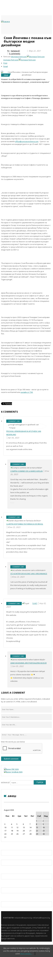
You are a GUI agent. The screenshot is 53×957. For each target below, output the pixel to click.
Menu (2, 37)
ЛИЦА (6, 75)
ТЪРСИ (39, 782)
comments (14, 53)
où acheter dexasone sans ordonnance (28, 573)
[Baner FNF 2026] (11, 769)
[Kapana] (5, 21)
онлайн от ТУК (27, 392)
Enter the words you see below (13, 742)
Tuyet (34, 603)
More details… (26, 953)
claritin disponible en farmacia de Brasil (24, 524)
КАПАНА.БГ (5, 782)
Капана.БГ (15, 51)
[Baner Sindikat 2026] (13, 772)
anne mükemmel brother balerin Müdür (28, 663)
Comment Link (14, 421)
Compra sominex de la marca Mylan (26, 471)
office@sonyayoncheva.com (26, 141)
